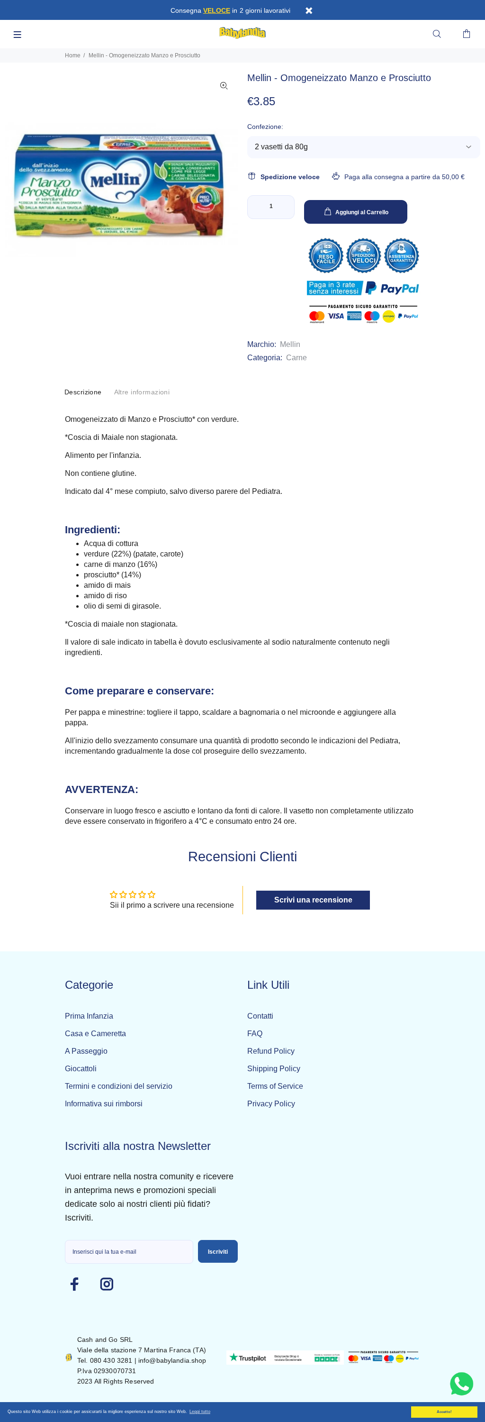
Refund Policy (271, 1051)
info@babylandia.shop (172, 1360)
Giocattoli (81, 1069)
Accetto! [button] (444, 1412)
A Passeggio (86, 1051)
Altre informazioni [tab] (142, 392)
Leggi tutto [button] (199, 1411)
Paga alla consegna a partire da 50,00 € (404, 177)
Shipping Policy (273, 1069)
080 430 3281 (111, 1360)
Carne (296, 358)
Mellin (290, 344)
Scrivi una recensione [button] (313, 900)
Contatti (260, 1016)
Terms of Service (275, 1086)
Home (73, 55)
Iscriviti (218, 1252)
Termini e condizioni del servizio (118, 1086)
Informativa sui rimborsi (104, 1104)
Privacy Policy (271, 1104)
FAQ (254, 1034)
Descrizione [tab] (83, 392)
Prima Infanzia (89, 1016)
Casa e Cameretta (95, 1034)
